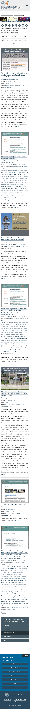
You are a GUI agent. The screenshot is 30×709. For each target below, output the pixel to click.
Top (26, 656)
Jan (3, 36)
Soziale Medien (7, 660)
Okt (16, 40)
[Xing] (19, 25)
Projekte (6, 625)
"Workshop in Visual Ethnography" (13, 504)
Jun (25, 36)
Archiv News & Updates (15, 671)
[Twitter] (13, 25)
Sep (12, 40)
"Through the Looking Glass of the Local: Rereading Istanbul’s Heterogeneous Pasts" (14, 75)
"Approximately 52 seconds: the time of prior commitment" (14, 158)
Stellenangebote (15, 675)
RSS (15, 683)
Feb (7, 36)
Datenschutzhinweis (20, 700)
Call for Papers (15, 679)
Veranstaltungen (9, 633)
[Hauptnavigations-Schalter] (27, 5)
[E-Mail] (23, 25)
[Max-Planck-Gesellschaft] (8, 695)
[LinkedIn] (6, 25)
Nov (20, 40)
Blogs (5, 640)
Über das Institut (15, 667)
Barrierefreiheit (15, 702)
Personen (7, 629)
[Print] (26, 25)
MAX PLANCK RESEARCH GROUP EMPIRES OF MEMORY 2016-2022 (14, 620)
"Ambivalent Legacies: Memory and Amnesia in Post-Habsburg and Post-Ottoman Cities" (14, 394)
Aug (7, 40)
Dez (25, 40)
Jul (3, 40)
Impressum (7, 700)
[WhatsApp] (16, 25)
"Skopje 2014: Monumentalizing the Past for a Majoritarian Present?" (13, 239)
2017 (14, 44)
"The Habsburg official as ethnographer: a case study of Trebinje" (14, 310)
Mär (12, 36)
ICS (15, 687)
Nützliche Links (7, 658)
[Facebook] (2, 25)
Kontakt (15, 663)
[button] (15, 648)
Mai (21, 36)
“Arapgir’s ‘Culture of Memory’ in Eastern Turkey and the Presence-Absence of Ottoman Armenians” (14, 553)
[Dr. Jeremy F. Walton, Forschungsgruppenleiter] (15, 648)
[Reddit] (9, 25)
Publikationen (8, 636)
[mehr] (17, 126)
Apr (16, 36)
